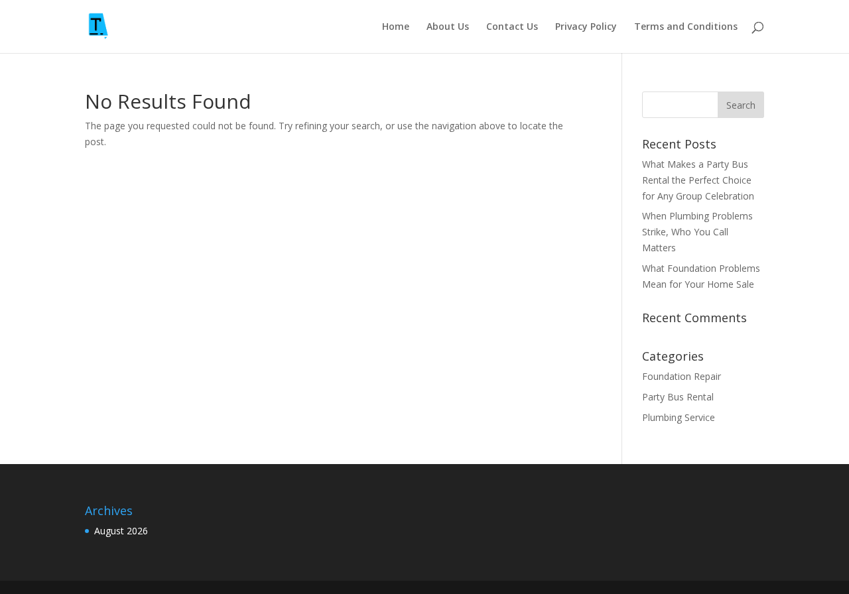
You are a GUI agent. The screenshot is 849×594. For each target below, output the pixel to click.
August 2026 (121, 530)
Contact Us (512, 27)
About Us (447, 27)
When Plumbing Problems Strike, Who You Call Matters (697, 231)
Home (395, 27)
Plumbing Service (678, 417)
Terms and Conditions (686, 27)
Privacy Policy (586, 27)
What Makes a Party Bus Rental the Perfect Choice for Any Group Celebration (698, 180)
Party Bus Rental (678, 396)
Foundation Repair (681, 376)
